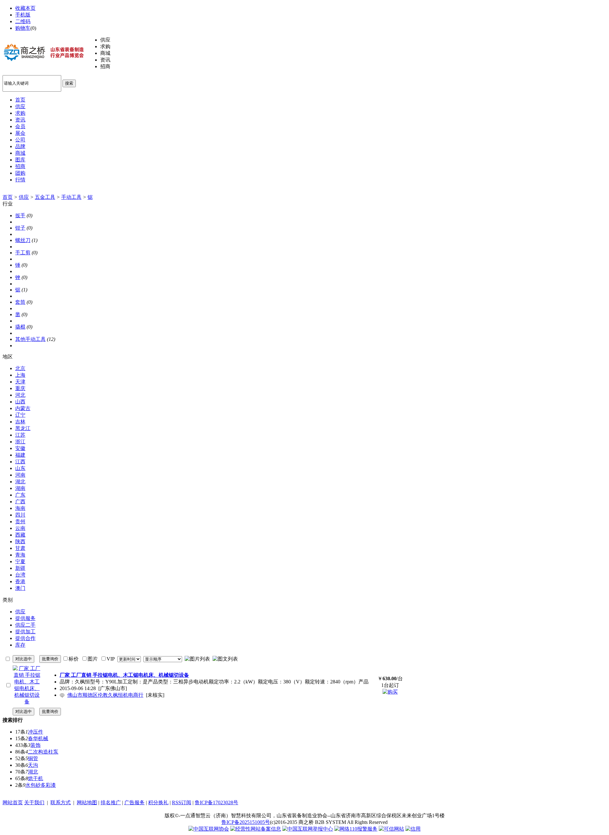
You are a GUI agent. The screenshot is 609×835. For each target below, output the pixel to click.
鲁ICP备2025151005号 (245, 822)
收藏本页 (25, 8)
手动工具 (71, 197)
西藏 (20, 535)
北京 (20, 368)
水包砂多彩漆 (40, 785)
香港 (20, 581)
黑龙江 (22, 428)
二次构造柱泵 (43, 751)
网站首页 (13, 802)
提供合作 (25, 638)
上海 (20, 375)
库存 (20, 645)
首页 (8, 197)
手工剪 (22, 252)
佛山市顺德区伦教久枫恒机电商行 (105, 695)
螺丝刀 (22, 240)
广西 (20, 501)
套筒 (20, 302)
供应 (24, 197)
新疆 (20, 568)
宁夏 (20, 561)
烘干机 (35, 778)
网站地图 (87, 802)
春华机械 (38, 738)
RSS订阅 (181, 802)
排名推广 (111, 802)
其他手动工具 (30, 339)
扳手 (20, 215)
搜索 (69, 83)
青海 (20, 555)
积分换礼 (158, 802)
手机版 (22, 14)
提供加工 (25, 631)
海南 (20, 508)
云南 (20, 528)
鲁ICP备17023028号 (216, 802)
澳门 (20, 588)
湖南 (20, 488)
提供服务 (25, 618)
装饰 (35, 745)
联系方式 (60, 802)
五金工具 (45, 197)
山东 (20, 468)
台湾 (20, 574)
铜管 (33, 758)
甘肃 (20, 548)
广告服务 (134, 802)
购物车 (22, 28)
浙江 (20, 441)
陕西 (20, 541)
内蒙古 (22, 408)
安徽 (20, 448)
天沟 (33, 765)
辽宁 (20, 415)
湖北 (20, 481)
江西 (20, 461)
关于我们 (34, 802)
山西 (20, 401)
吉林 (20, 421)
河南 (20, 475)
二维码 (22, 21)
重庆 (20, 388)
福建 (20, 455)
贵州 (20, 521)
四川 (20, 515)
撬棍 (20, 326)
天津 (20, 381)
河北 (20, 395)
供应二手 (25, 625)
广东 (20, 495)
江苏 (20, 435)
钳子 (20, 228)
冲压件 (35, 731)
